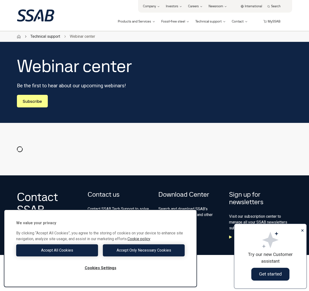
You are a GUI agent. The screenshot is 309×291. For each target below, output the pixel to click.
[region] (100, 248)
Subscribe (32, 101)
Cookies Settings (100, 268)
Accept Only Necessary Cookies (144, 250)
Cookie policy (138, 239)
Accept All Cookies (57, 250)
